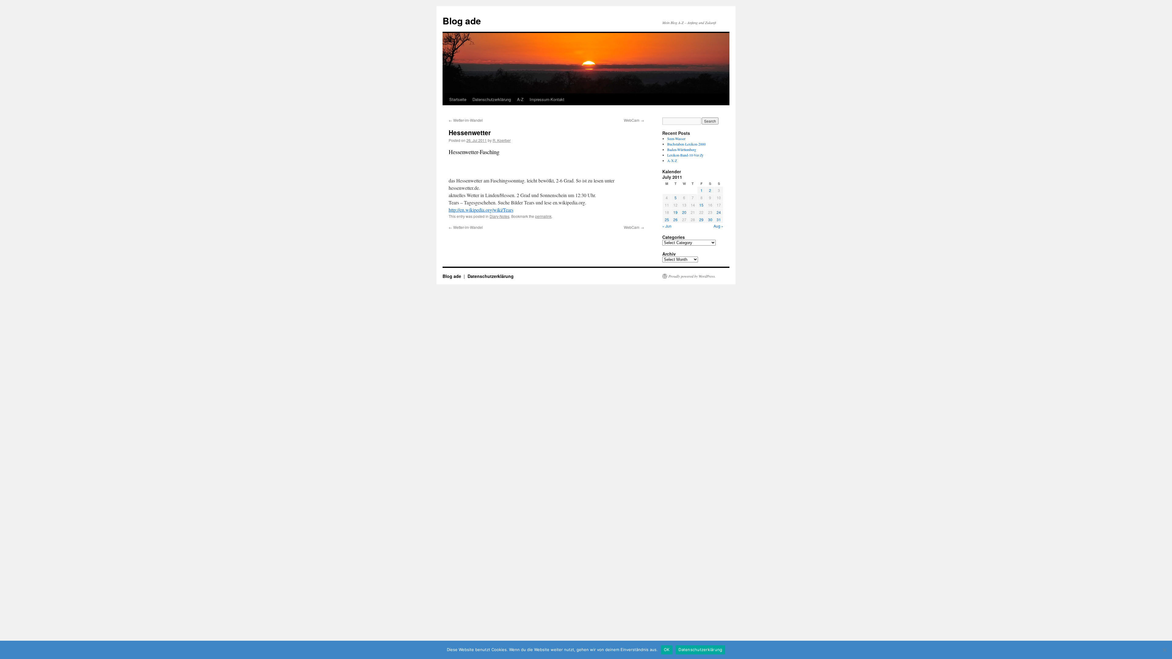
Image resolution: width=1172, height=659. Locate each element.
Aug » (718, 226)
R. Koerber (502, 140)
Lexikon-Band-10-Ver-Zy (685, 155)
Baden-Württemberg (681, 149)
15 (701, 204)
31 (719, 219)
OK (667, 649)
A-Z (520, 99)
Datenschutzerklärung (491, 99)
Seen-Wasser (676, 138)
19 (675, 212)
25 (667, 219)
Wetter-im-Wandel (466, 120)
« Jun (666, 226)
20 (684, 212)
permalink (543, 216)
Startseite (457, 99)
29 (701, 219)
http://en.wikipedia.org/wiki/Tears (481, 210)
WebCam (634, 120)
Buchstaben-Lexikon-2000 (686, 144)
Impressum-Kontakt (547, 99)
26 (675, 219)
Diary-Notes (499, 216)
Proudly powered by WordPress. (692, 276)
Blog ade (462, 20)
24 (719, 212)
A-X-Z (672, 160)
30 (710, 219)
